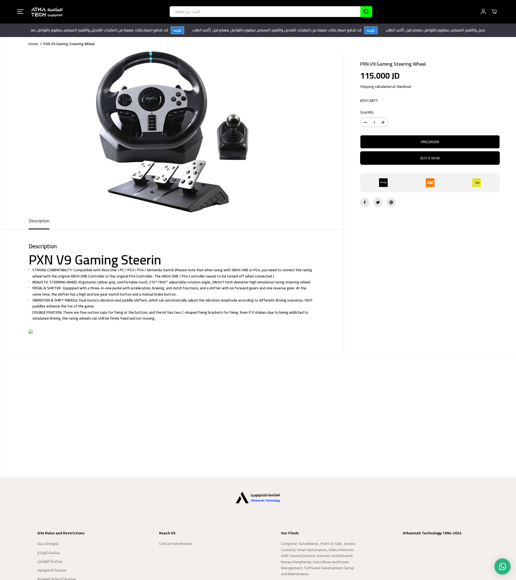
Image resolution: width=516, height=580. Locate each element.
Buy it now (430, 158)
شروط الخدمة (48, 544)
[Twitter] (378, 202)
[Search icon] (366, 11)
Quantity (367, 112)
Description (39, 221)
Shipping (367, 86)
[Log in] (483, 11)
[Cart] (494, 11)
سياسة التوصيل (49, 561)
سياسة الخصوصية (51, 570)
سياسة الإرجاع (48, 552)
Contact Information (175, 544)
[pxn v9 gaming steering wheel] (172, 132)
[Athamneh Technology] (46, 12)
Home (33, 43)
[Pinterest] (391, 202)
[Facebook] (364, 202)
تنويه (183, 30)
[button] (20, 11)
